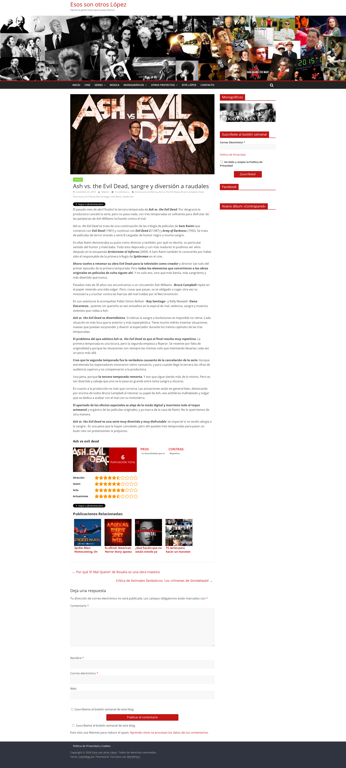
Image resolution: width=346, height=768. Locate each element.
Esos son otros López (98, 4)
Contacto (207, 85)
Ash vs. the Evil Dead (169, 191)
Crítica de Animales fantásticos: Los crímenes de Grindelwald (164, 580)
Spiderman (128, 196)
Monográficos (134, 85)
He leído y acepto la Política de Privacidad (241, 163)
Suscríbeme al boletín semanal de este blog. (104, 709)
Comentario (79, 606)
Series (99, 85)
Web (73, 689)
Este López (189, 85)
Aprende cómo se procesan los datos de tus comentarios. (169, 733)
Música (114, 85)
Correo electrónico (84, 673)
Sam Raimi (116, 196)
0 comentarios (121, 191)
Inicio (76, 85)
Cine (87, 85)
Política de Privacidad (233, 154)
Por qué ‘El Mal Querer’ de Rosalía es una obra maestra (116, 572)
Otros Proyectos (163, 85)
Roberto (105, 191)
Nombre (77, 658)
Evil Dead (90, 196)
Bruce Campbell (189, 191)
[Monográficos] (248, 105)
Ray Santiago (102, 196)
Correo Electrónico (232, 142)
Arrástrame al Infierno (146, 191)
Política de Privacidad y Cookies (92, 746)
